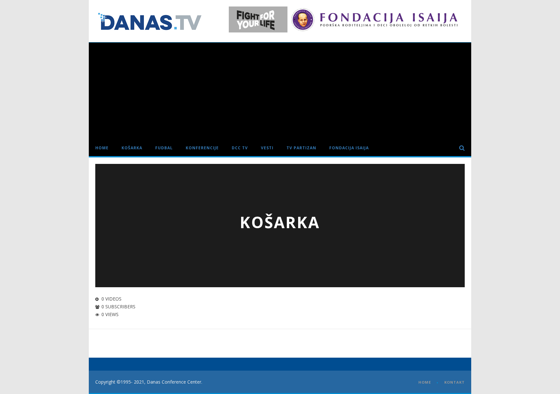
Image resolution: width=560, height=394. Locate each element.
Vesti (267, 148)
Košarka (132, 148)
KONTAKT (454, 382)
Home (102, 148)
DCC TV (240, 148)
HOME (424, 382)
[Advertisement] (280, 91)
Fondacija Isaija (349, 148)
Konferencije (202, 148)
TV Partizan (301, 148)
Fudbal (164, 148)
